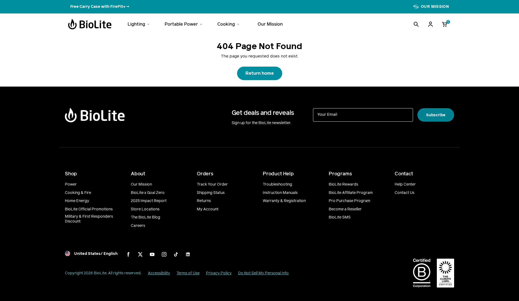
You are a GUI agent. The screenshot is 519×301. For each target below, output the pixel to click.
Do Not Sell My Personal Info (263, 273)
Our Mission (141, 184)
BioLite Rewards (343, 184)
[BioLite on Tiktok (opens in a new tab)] (176, 254)
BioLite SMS (340, 217)
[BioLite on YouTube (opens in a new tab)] (152, 254)
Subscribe (435, 115)
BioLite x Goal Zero (148, 192)
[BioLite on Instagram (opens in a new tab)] (164, 254)
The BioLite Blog (145, 217)
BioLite (100, 273)
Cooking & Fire (78, 192)
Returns (204, 201)
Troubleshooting (277, 184)
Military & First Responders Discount (89, 219)
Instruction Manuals (280, 192)
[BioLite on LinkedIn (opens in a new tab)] (188, 254)
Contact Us (404, 192)
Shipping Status (211, 192)
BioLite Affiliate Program (351, 192)
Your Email (327, 114)
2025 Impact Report (149, 201)
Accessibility (159, 273)
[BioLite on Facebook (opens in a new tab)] (128, 254)
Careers (138, 225)
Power (71, 184)
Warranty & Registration (284, 201)
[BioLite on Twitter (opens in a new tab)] (140, 254)
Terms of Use (188, 273)
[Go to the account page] (430, 24)
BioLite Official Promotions (89, 209)
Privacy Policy (219, 273)
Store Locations (145, 209)
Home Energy (77, 201)
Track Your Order (212, 184)
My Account (207, 209)
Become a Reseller (345, 209)
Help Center (405, 184)
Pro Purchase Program (349, 201)
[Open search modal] (416, 24)
